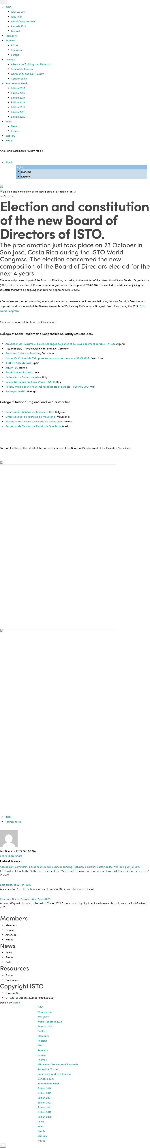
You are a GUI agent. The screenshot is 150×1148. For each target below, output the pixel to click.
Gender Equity (19, 78)
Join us (9, 140)
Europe (15, 54)
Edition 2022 (18, 107)
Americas (16, 50)
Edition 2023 (18, 102)
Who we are (18, 12)
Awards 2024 (18, 26)
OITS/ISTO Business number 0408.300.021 (29, 997)
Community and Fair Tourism (27, 73)
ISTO (8, 817)
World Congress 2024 (23, 21)
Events (14, 131)
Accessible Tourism (22, 69)
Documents (11, 980)
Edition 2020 (18, 116)
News (14, 126)
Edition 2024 (18, 97)
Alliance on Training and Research (31, 64)
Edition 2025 (18, 93)
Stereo (16, 1002)
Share (4, 855)
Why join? (16, 16)
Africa (14, 45)
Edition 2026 (18, 88)
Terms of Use (12, 993)
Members (11, 35)
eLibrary (10, 135)
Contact (15, 31)
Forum (9, 975)
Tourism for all (13, 821)
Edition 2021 (18, 112)
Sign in (9, 162)
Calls (8, 962)
